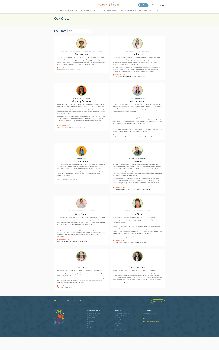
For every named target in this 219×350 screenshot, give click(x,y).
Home (62, 11)
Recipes (82, 11)
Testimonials (118, 319)
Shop (146, 11)
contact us (158, 302)
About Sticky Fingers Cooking (122, 313)
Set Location (144, 5)
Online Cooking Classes (93, 315)
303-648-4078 (148, 318)
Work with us (126, 11)
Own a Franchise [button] (112, 11)
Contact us (154, 11)
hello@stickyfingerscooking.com (153, 321)
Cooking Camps (91, 317)
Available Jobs (118, 323)
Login (162, 5)
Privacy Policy (118, 332)
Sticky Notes (138, 11)
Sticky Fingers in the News (121, 315)
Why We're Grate (119, 317)
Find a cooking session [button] (95, 11)
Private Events (90, 321)
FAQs (88, 319)
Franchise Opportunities (121, 330)
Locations (117, 325)
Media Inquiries (118, 327)
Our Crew (117, 321)
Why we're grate (72, 11)
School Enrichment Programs (94, 313)
